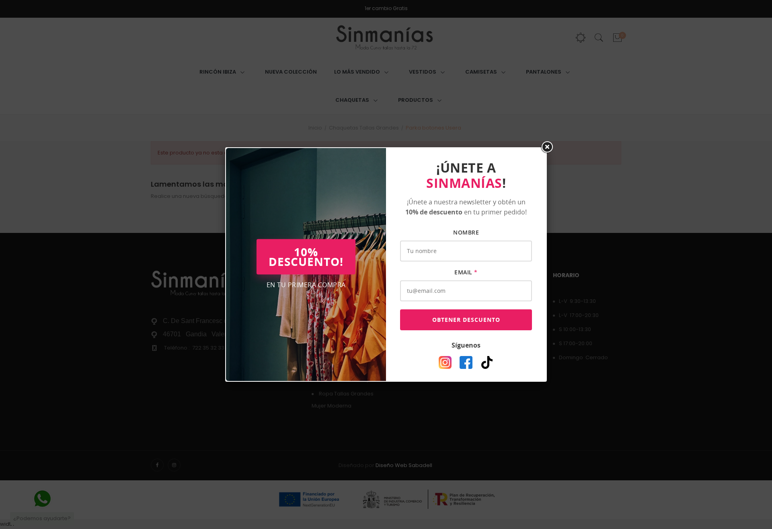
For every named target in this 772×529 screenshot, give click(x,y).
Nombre (466, 232)
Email (466, 272)
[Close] (547, 147)
